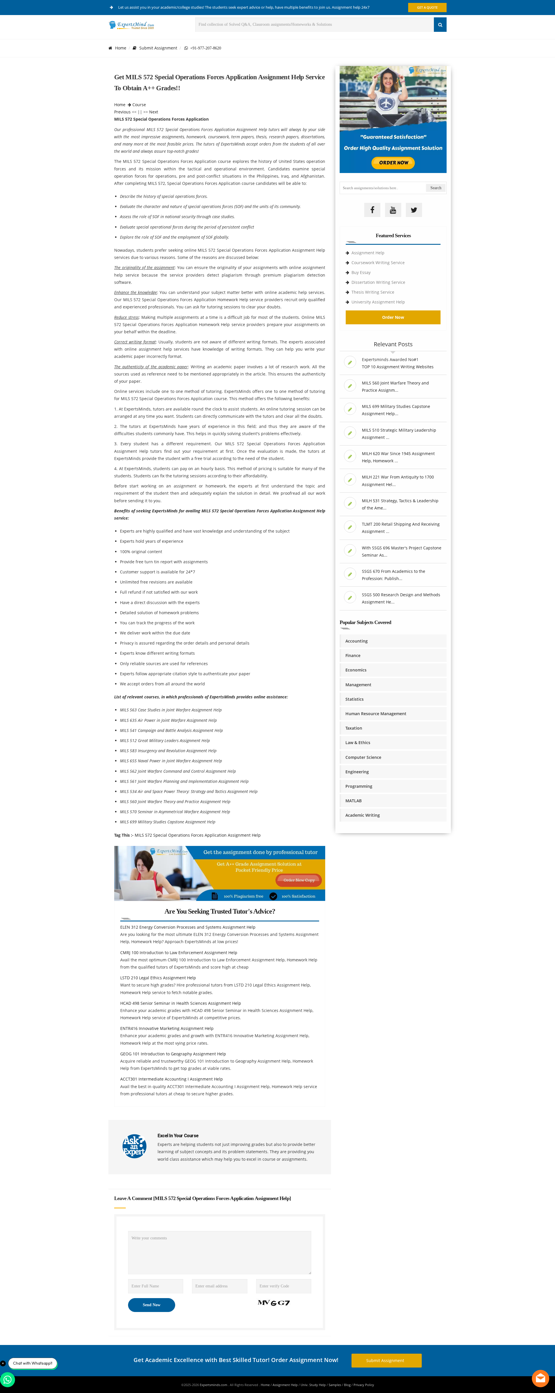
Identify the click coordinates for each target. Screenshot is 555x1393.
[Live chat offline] (540, 1378)
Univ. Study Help (313, 1385)
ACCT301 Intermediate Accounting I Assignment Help (171, 1079)
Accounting (356, 641)
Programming (358, 786)
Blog (347, 1385)
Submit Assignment (158, 48)
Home (120, 48)
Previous (122, 112)
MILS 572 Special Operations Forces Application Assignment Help (198, 835)
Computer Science (363, 757)
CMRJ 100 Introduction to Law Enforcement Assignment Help (178, 952)
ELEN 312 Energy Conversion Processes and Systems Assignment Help (188, 927)
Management (358, 684)
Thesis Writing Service (373, 292)
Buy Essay (361, 272)
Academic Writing (362, 815)
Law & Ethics (357, 742)
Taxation (353, 728)
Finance (352, 655)
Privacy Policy (364, 1385)
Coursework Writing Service (378, 262)
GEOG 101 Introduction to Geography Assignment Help (173, 1054)
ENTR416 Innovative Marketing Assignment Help (167, 1028)
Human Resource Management (375, 713)
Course (139, 104)
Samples (335, 1385)
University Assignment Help (378, 302)
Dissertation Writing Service (378, 282)
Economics (356, 670)
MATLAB (353, 800)
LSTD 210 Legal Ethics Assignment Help (158, 977)
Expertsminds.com (214, 1385)
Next (153, 112)
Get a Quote (427, 7)
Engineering (357, 771)
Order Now (393, 317)
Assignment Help (368, 252)
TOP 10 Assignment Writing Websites (398, 366)
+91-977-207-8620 (204, 48)
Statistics (354, 699)
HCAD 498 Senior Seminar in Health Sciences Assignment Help (180, 1003)
